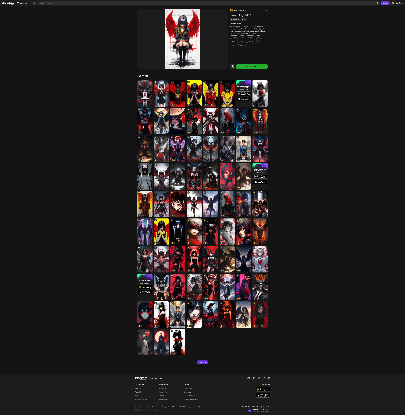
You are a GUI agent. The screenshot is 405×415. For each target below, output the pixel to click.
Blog (136, 396)
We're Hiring (139, 392)
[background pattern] (260, 149)
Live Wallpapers (189, 396)
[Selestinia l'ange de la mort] (260, 287)
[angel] (161, 121)
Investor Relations (141, 399)
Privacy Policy (151, 407)
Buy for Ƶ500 (253, 66)
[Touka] (177, 121)
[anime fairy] (161, 176)
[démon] (161, 93)
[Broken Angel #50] (227, 93)
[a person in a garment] (210, 204)
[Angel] (243, 149)
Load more (202, 362)
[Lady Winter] (210, 121)
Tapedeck (162, 396)
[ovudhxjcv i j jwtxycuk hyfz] (161, 287)
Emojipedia (163, 388)
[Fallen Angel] (210, 259)
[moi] (227, 287)
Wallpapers (188, 388)
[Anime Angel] (145, 93)
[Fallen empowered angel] (194, 176)
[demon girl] (210, 149)
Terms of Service (140, 407)
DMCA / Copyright (185, 407)
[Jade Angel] (177, 314)
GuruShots (163, 392)
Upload (385, 3)
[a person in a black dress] (194, 149)
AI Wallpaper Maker (191, 399)
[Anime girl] (227, 149)
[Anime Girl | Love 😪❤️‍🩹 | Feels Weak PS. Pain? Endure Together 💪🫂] (161, 342)
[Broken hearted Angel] (260, 93)
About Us (138, 388)
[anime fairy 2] (161, 259)
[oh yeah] (194, 204)
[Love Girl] (260, 259)
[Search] (377, 3)
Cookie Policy (161, 407)
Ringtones (187, 392)
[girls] (161, 204)
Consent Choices (173, 407)
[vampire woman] (145, 259)
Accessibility (197, 407)
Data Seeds (163, 399)
